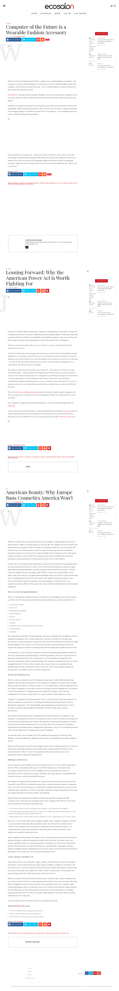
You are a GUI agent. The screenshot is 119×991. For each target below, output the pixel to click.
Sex (104, 38)
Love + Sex (67, 13)
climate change (45, 457)
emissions (54, 457)
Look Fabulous (45, 13)
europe (31, 933)
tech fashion (29, 184)
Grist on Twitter (65, 417)
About (29, 968)
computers (14, 183)
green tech (53, 183)
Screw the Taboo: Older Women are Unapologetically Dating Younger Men (105, 41)
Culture (34, 13)
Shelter (57, 13)
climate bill (36, 457)
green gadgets (44, 183)
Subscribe (29, 974)
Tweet (30, 39)
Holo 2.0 (60, 183)
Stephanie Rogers (19, 36)
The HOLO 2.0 (13, 95)
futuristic (36, 183)
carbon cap (27, 457)
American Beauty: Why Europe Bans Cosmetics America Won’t (39, 495)
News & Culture (13, 458)
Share (15, 39)
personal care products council (56, 933)
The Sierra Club (19, 445)
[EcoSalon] (15, 6)
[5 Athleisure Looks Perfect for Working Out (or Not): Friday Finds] (93, 56)
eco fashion (28, 183)
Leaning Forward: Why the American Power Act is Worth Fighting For (38, 278)
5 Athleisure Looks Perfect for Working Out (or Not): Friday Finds (104, 57)
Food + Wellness (80, 13)
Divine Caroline (23, 933)
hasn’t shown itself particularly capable (28, 392)
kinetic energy (68, 183)
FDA (35, 933)
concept (21, 183)
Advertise (29, 971)
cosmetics (14, 933)
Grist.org (11, 406)
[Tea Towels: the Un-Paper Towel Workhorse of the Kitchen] (93, 66)
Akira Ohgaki (18, 921)
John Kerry (71, 457)
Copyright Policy (29, 978)
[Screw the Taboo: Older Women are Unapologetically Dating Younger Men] (93, 44)
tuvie (16, 171)
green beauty (41, 933)
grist (15, 287)
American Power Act (17, 457)
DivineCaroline (18, 502)
